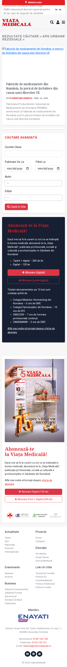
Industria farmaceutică (16, 589)
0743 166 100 (40, 638)
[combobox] (33, 183)
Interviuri (9, 548)
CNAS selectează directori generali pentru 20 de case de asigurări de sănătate (26, 10)
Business (10, 583)
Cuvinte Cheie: (13, 147)
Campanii (40, 541)
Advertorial (10, 596)
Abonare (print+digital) (34, 280)
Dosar (39, 537)
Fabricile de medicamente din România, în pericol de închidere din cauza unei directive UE (32, 88)
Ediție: (8, 191)
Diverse (9, 576)
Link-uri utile (44, 567)
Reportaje (10, 544)
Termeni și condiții (45, 573)
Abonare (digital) (35, 272)
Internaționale (12, 551)
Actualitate (12, 531)
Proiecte (41, 531)
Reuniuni (9, 573)
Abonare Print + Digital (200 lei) (34, 499)
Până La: (41, 161)
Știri (7, 541)
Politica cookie (43, 587)
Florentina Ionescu (20, 98)
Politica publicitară (45, 583)
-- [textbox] (8, 183)
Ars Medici (41, 553)
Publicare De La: (14, 161)
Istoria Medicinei (44, 560)
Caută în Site (18, 206)
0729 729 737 (39, 642)
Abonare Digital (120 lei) (34, 491)
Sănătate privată (13, 592)
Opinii (8, 537)
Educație (41, 547)
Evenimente (12, 567)
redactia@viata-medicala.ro (37, 645)
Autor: (8, 176)
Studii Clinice (42, 557)
